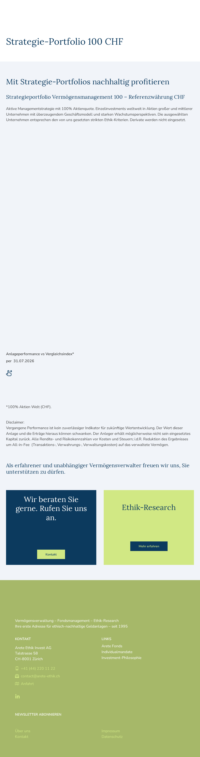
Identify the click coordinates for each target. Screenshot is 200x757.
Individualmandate (117, 651)
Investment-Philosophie (121, 657)
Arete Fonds (112, 645)
